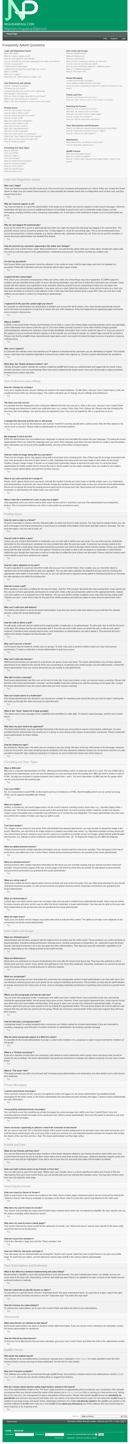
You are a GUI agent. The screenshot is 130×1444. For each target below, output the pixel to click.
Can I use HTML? (11, 153)
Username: (9, 1434)
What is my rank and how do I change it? (21, 99)
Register (114, 39)
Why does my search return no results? (82, 111)
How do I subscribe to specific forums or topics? (86, 131)
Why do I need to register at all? (17, 56)
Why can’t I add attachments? (16, 129)
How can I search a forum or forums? (81, 109)
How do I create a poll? (13, 118)
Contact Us (59, 1438)
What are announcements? (15, 164)
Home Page (12, 34)
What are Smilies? (11, 156)
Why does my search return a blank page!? (84, 114)
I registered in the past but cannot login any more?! (25, 69)
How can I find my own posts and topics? (83, 119)
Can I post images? (12, 158)
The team (71, 1421)
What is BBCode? (11, 151)
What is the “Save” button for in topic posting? (22, 136)
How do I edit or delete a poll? (16, 123)
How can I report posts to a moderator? (20, 134)
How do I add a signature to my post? (19, 116)
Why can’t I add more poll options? (18, 121)
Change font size (123, 33)
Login (123, 39)
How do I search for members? (79, 117)
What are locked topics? (14, 169)
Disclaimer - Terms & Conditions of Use (82, 1438)
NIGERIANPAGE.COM (19, 24)
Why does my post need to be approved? (21, 139)
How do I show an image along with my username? (25, 96)
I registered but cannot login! (15, 66)
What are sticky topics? (14, 166)
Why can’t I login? (11, 53)
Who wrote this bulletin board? (78, 154)
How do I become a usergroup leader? (82, 64)
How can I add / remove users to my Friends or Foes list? (90, 100)
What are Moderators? (75, 56)
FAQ (105, 39)
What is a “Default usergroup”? (78, 69)
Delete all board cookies (86, 1421)
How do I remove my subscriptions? (81, 133)
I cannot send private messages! (79, 81)
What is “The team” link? (76, 72)
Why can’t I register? (12, 74)
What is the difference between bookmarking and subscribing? (91, 128)
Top (8, 197)
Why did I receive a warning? (16, 131)
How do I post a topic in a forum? (17, 110)
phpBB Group (80, 1359)
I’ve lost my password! (13, 64)
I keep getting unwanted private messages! (83, 83)
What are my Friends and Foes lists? (81, 97)
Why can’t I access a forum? (16, 126)
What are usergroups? (75, 59)
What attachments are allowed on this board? (84, 142)
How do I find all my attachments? (80, 145)
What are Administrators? (76, 53)
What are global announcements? (18, 161)
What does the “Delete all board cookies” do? (22, 77)
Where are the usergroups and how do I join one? (86, 61)
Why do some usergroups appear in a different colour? (88, 66)
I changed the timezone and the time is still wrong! (24, 91)
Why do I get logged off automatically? (19, 59)
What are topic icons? (13, 171)
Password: (39, 1434)
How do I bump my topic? (14, 142)
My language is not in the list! (16, 94)
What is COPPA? (11, 72)
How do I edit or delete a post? (16, 113)
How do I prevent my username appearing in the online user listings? (32, 61)
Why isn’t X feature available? (78, 156)
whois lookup (73, 1392)
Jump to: (75, 1416)
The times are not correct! (15, 88)
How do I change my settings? (16, 86)
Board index (12, 1422)
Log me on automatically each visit (81, 1434)
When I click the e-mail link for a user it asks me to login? (27, 101)
